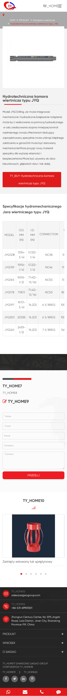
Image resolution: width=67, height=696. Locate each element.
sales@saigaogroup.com (25, 595)
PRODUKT (24, 20)
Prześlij (33, 475)
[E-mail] (25, 692)
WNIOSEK (9, 643)
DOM (12, 20)
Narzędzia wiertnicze (44, 20)
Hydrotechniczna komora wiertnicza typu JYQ (34, 23)
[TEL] (42, 692)
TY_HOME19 (9, 672)
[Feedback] (58, 692)
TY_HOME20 (30, 672)
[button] (21, 574)
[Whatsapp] (8, 692)
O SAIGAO (9, 651)
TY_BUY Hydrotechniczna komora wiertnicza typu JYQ (32, 179)
